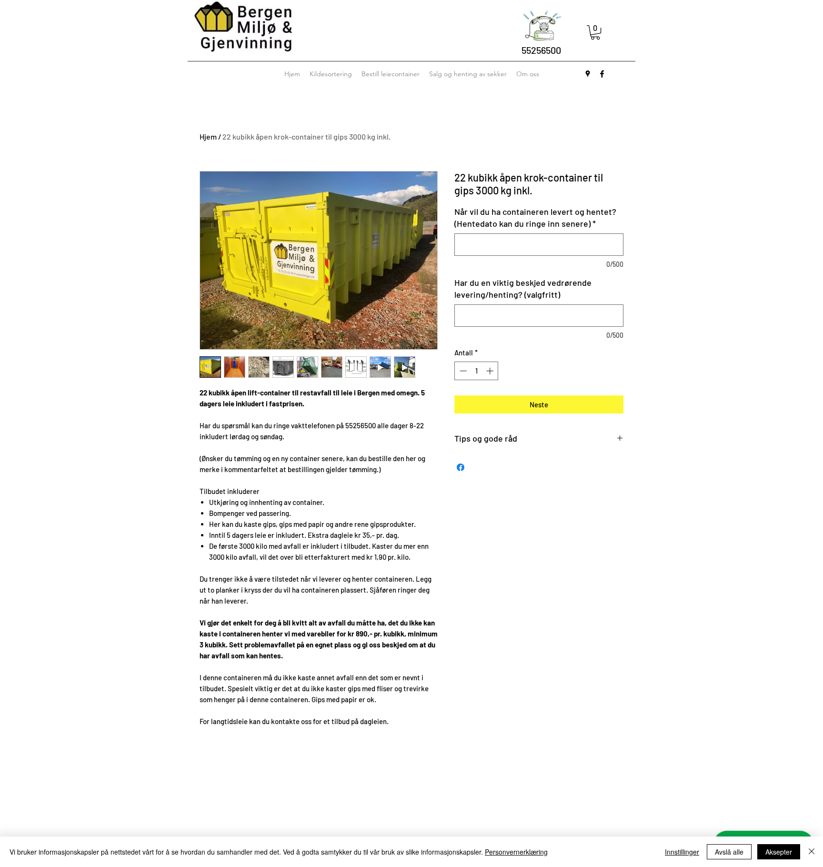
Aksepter (778, 852)
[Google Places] (587, 74)
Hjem (208, 136)
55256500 (541, 50)
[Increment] (490, 371)
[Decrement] (462, 371)
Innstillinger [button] (682, 852)
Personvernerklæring (516, 852)
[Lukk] (811, 851)
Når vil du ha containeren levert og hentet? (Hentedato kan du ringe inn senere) (535, 217)
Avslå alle (729, 852)
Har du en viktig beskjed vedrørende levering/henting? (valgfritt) (523, 288)
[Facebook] (602, 74)
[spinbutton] (476, 371)
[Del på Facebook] (460, 467)
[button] (595, 32)
